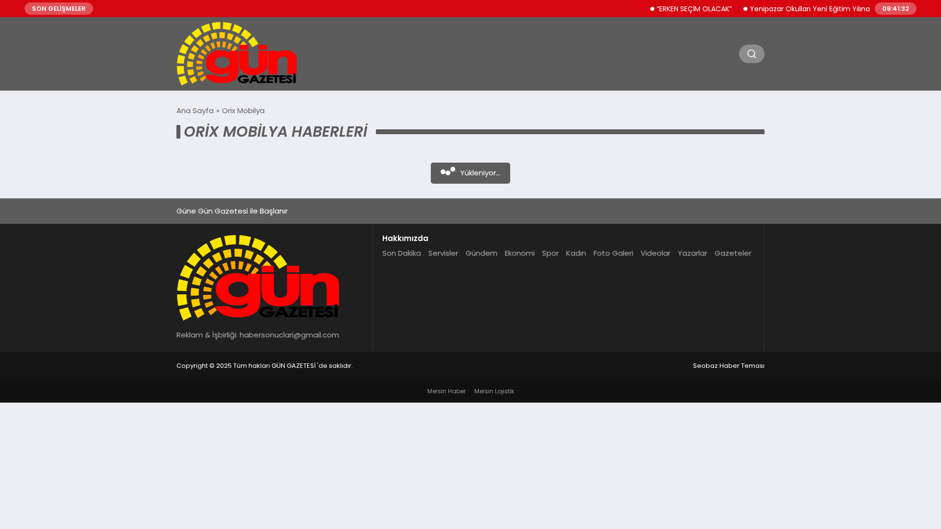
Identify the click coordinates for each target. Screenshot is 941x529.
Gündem (481, 253)
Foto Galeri (613, 253)
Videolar (655, 253)
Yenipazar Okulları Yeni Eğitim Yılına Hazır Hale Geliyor (832, 9)
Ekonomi (520, 253)
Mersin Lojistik (494, 391)
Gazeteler (733, 253)
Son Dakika (401, 253)
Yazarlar (692, 253)
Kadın (576, 253)
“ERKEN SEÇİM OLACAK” (686, 9)
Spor (550, 253)
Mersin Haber (446, 391)
